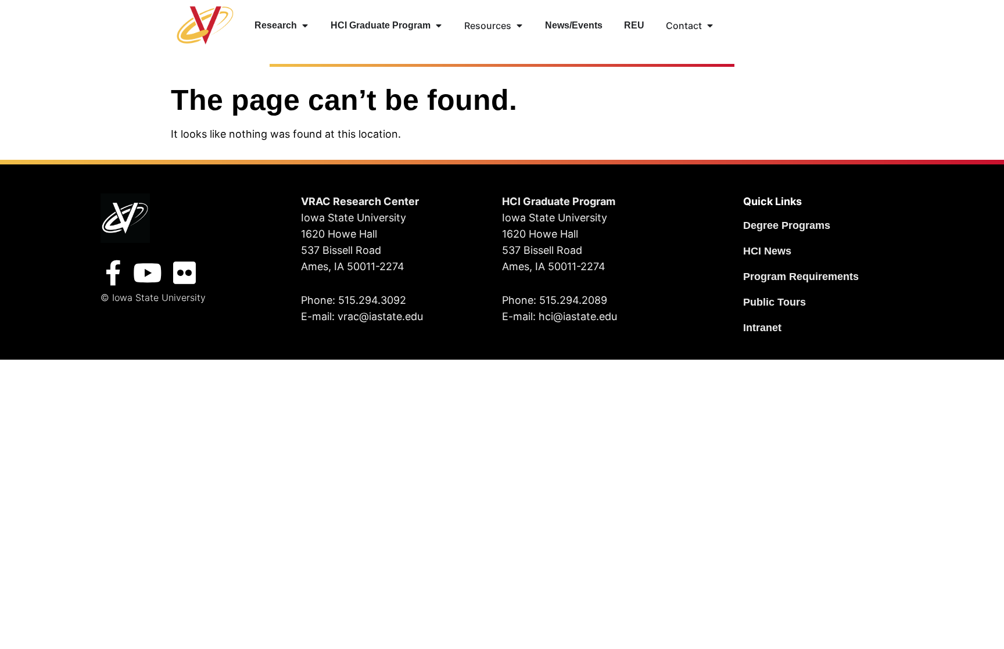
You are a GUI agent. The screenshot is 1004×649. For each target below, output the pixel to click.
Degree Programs (786, 225)
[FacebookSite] (113, 273)
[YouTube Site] (147, 273)
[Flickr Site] (185, 273)
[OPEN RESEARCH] (305, 26)
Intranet (762, 328)
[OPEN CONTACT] (710, 26)
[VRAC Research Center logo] (125, 218)
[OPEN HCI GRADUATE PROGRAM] (438, 26)
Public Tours (774, 302)
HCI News (767, 251)
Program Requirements (801, 276)
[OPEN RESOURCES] (519, 26)
